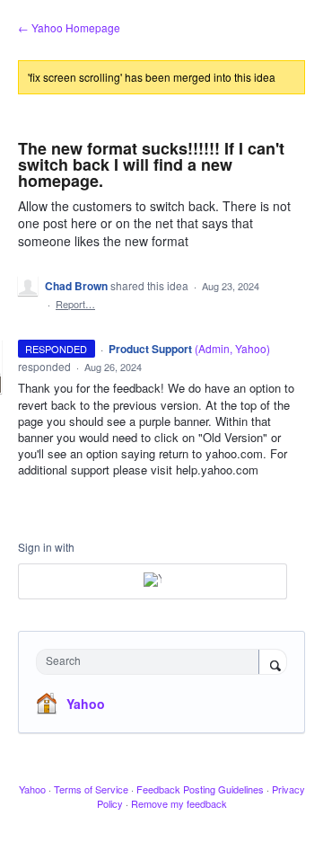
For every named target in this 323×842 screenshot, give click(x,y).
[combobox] (151, 661)
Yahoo (85, 704)
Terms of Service (91, 789)
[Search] (272, 663)
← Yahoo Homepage (69, 27)
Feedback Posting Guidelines (200, 789)
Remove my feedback (179, 803)
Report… (75, 304)
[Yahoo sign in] (152, 581)
